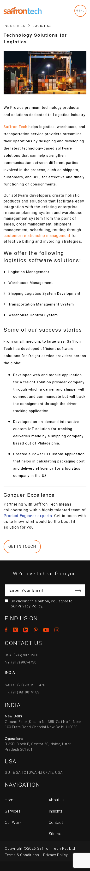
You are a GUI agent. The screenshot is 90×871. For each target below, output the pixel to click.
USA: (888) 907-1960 (21, 655)
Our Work (13, 822)
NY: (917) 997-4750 (20, 662)
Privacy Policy (55, 855)
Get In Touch (22, 546)
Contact (56, 822)
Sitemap (56, 833)
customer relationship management (37, 235)
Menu (80, 10)
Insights (56, 811)
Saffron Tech (15, 127)
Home (10, 800)
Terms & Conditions (22, 855)
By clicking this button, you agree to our (42, 603)
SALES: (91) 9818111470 (25, 685)
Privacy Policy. (30, 606)
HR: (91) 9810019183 (22, 692)
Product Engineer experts (28, 515)
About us (57, 800)
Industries (14, 26)
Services (12, 811)
